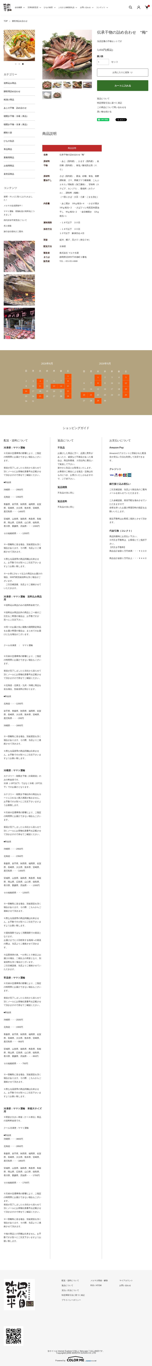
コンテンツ (100, 7)
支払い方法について (70, 1290)
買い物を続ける (104, 112)
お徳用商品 (9, 166)
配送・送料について (70, 1280)
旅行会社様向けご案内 (13, 231)
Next (87, 54)
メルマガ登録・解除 (99, 1280)
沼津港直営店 (33, 7)
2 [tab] (19, 64)
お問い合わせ (85, 7)
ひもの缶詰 (9, 141)
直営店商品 (9, 174)
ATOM (99, 1285)
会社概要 (18, 7)
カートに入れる (122, 85)
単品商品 (8, 149)
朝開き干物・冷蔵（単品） (16, 116)
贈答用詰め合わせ (19, 21)
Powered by (60, 1360)
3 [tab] (23, 64)
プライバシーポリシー (71, 1300)
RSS (92, 1285)
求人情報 (7, 226)
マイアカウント (126, 1280)
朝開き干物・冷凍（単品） (16, 124)
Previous (47, 54)
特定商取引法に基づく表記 (109, 103)
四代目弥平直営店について (15, 220)
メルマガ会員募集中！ (13, 205)
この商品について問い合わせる (111, 107)
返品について (103, 98)
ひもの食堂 (48, 7)
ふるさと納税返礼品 (66, 7)
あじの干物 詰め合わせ (15, 108)
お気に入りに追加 (121, 72)
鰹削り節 (8, 133)
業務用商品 (9, 157)
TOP (6, 21)
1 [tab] (15, 64)
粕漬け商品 (9, 100)
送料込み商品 (10, 83)
